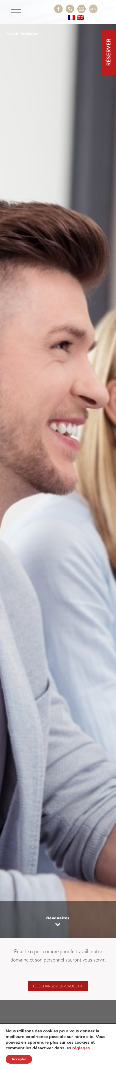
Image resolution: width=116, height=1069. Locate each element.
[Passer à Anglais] (80, 17)
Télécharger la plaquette (58, 986)
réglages (81, 1048)
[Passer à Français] (71, 17)
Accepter (19, 1059)
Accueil (12, 33)
